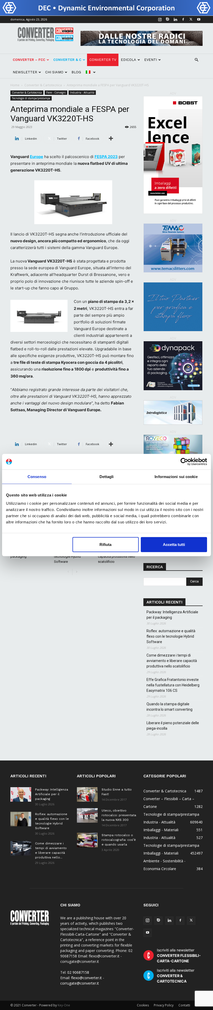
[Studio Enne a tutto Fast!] (87, 794)
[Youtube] (199, 19)
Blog (76, 72)
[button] (196, 60)
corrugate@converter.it (79, 983)
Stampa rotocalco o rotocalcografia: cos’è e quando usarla (119, 839)
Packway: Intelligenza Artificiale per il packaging (172, 615)
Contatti (184, 1005)
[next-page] (76, 572)
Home (14, 85)
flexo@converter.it (86, 977)
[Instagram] (160, 19)
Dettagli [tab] (106, 476)
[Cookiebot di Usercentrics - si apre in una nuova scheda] (184, 462)
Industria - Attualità (82, 92)
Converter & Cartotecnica (43, 85)
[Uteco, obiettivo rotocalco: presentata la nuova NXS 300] (87, 815)
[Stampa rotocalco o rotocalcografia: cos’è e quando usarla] (87, 840)
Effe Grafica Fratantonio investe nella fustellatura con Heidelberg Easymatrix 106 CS (173, 685)
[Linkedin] (175, 19)
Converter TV (102, 60)
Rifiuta (105, 544)
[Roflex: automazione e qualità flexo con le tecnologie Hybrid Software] (20, 819)
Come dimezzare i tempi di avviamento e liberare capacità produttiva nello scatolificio (172, 660)
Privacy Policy (164, 1005)
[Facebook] (183, 19)
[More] (110, 138)
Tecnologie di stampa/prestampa (31, 98)
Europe (36, 156)
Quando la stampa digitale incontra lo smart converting (169, 707)
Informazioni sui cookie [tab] (176, 476)
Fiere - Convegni (56, 92)
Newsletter (25, 72)
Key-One (64, 1005)
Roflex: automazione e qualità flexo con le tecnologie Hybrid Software (171, 636)
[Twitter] (191, 19)
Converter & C (67, 60)
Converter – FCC (29, 60)
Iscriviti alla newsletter (179, 955)
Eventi (150, 60)
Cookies (143, 1005)
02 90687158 (78, 972)
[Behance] (167, 19)
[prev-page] (68, 572)
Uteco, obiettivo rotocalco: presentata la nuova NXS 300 (119, 815)
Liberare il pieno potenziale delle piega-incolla (173, 725)
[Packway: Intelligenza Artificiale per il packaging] (20, 794)
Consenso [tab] (37, 476)
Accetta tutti (174, 544)
